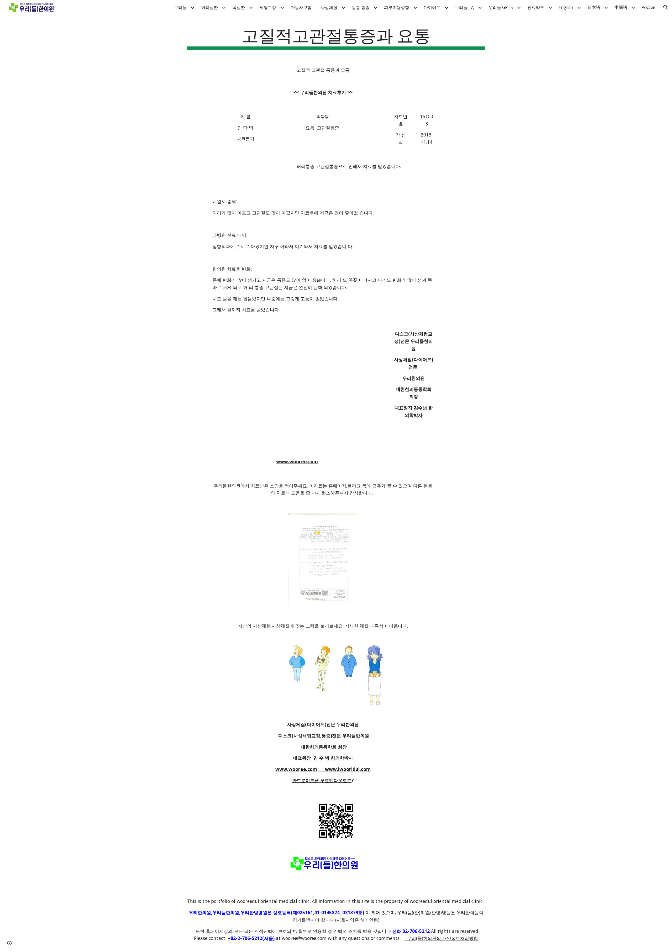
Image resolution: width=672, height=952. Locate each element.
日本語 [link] (593, 7)
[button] (665, 7)
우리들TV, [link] (464, 7)
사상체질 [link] (329, 7)
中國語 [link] (621, 7)
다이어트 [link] (432, 7)
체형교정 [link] (267, 7)
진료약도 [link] (535, 7)
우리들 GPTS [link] (501, 7)
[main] (336, 37)
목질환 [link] (238, 7)
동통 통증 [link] (361, 7)
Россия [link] (648, 7)
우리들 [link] (180, 7)
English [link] (566, 7)
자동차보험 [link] (301, 7)
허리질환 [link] (209, 7)
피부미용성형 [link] (396, 7)
